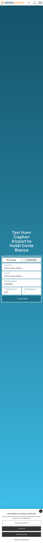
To (7, 273)
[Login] (35, 2)
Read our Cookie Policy (21, 539)
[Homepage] (13, 3)
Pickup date (10, 281)
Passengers (30, 289)
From (8, 265)
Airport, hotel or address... (13, 268)
